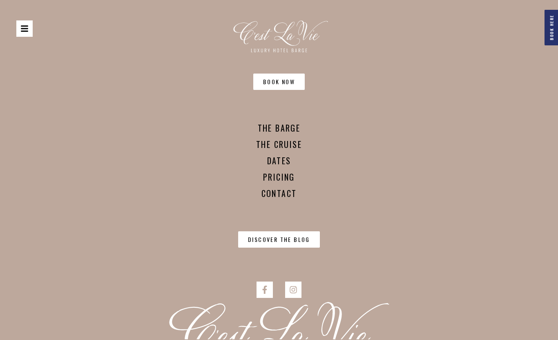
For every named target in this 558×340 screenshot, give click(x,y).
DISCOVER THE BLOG (279, 239)
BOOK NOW (279, 81)
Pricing (279, 177)
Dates (279, 160)
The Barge (279, 128)
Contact (279, 193)
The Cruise (279, 144)
